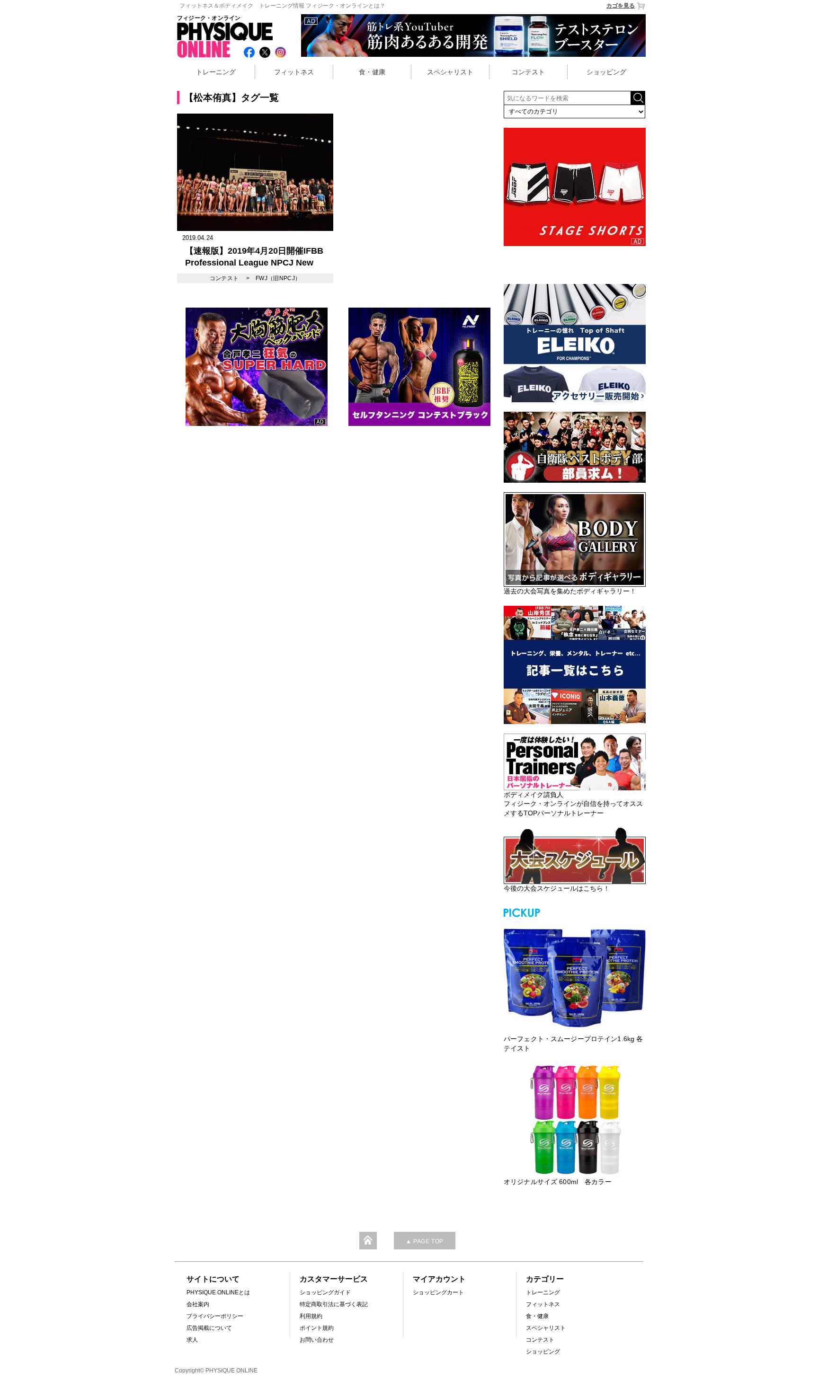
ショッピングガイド (325, 1292)
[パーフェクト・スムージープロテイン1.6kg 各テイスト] (575, 977)
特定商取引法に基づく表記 (334, 1304)
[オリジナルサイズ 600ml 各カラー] (575, 1120)
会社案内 (198, 1304)
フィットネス (294, 72)
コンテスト (528, 72)
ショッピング (606, 72)
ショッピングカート (438, 1292)
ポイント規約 (317, 1328)
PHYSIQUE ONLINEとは (218, 1292)
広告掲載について (209, 1328)
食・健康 (372, 72)
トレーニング (216, 72)
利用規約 (311, 1316)
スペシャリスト (450, 72)
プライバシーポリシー (215, 1316)
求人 (192, 1339)
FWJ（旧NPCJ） (278, 278)
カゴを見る (620, 5)
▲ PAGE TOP (425, 1241)
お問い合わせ (317, 1339)
